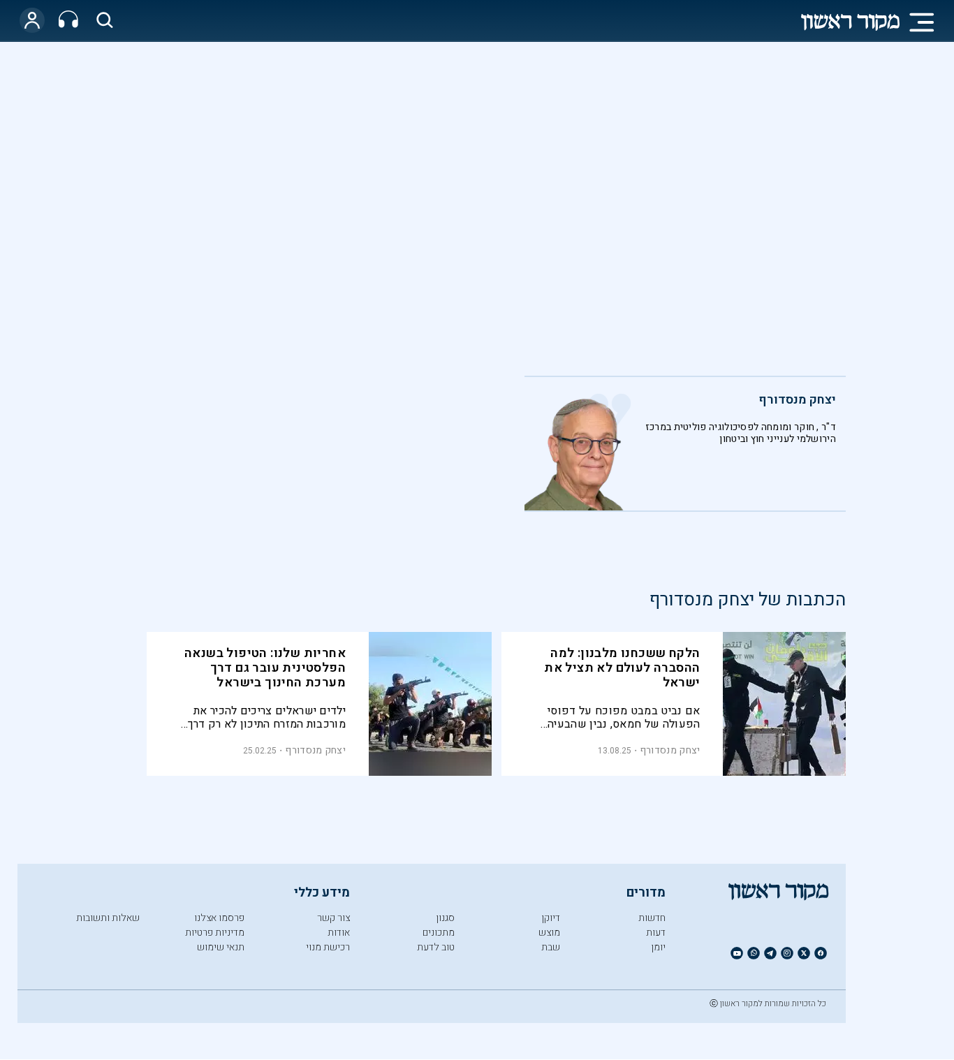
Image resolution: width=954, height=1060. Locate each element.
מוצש (549, 932)
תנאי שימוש (220, 947)
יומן (658, 947)
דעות (656, 932)
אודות (339, 932)
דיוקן (550, 918)
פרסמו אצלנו (219, 918)
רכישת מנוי (328, 947)
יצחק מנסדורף (797, 399)
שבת (550, 947)
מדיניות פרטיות (214, 932)
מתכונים (439, 932)
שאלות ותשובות (108, 918)
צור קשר (333, 918)
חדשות (652, 918)
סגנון (445, 918)
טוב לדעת (436, 947)
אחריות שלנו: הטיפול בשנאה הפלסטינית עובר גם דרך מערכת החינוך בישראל (265, 668)
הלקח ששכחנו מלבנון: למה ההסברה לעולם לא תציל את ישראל (622, 668)
